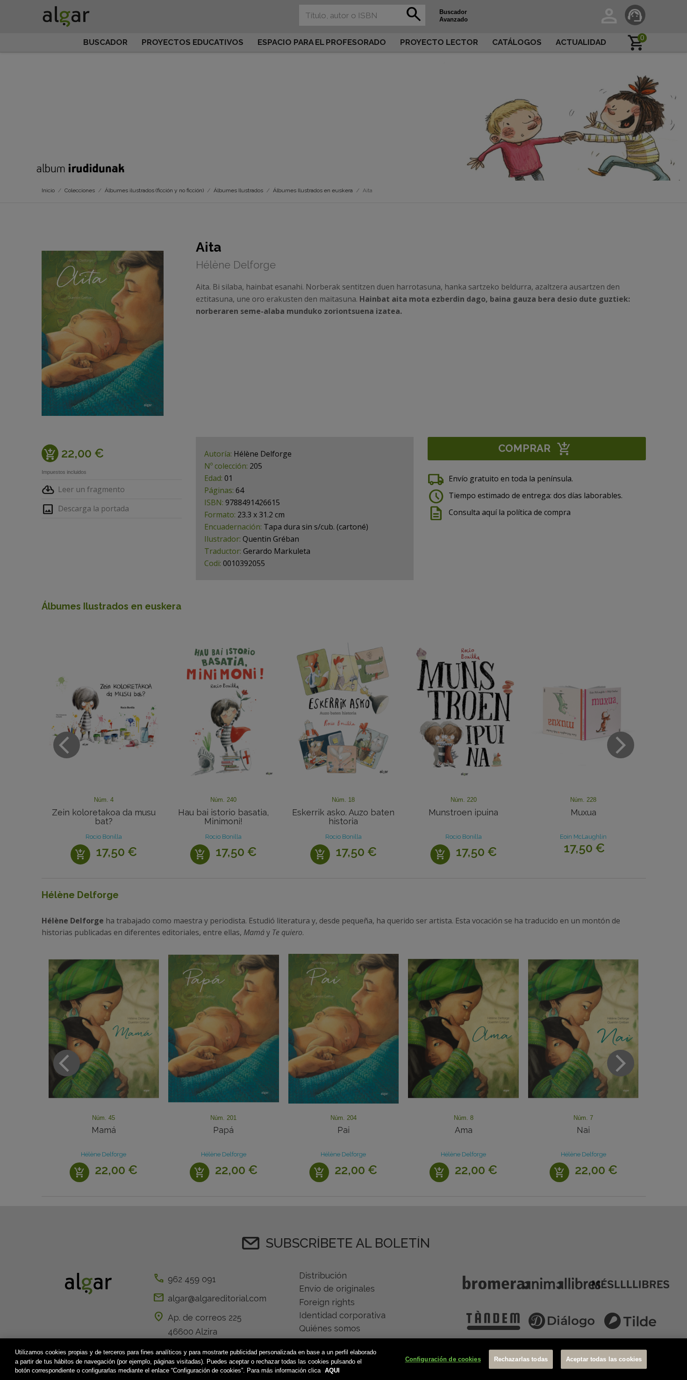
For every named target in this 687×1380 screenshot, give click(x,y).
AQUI (332, 1370)
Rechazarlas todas (521, 1359)
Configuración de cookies (443, 1359)
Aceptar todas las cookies (604, 1359)
